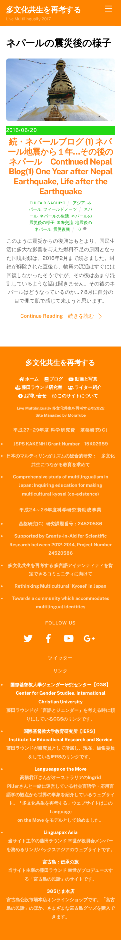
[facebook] (49, 638)
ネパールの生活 (54, 216)
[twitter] (29, 638)
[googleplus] (90, 638)
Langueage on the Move (60, 769)
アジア (79, 202)
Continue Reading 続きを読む (57, 316)
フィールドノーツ (60, 209)
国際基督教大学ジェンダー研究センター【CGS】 (60, 684)
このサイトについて (77, 395)
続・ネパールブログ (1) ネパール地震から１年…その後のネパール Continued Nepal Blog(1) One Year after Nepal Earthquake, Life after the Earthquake (61, 166)
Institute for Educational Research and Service (60, 739)
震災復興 (61, 229)
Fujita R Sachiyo (47, 203)
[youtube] (70, 638)
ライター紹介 (88, 387)
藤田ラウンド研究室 (41, 387)
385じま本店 (61, 891)
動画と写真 (85, 378)
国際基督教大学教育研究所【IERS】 (60, 731)
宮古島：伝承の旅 (61, 861)
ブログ (55, 378)
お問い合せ (34, 395)
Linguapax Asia (60, 832)
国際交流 (64, 222)
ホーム (31, 378)
